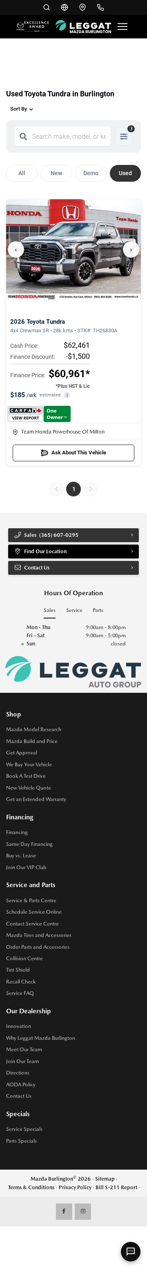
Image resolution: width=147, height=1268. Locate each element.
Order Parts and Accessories (37, 947)
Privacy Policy (75, 1187)
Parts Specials (21, 1141)
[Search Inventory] (46, 7)
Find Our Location (45, 551)
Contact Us (18, 1096)
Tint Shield (18, 970)
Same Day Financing (29, 844)
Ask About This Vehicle (78, 452)
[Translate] (64, 7)
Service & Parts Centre (31, 900)
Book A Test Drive (26, 776)
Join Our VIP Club (26, 867)
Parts (98, 610)
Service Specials (24, 1129)
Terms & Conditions (31, 1187)
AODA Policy (21, 1084)
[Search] (23, 136)
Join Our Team (22, 1061)
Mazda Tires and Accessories (38, 935)
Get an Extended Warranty (36, 799)
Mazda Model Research (33, 729)
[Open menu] (122, 26)
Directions (17, 1073)
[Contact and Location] (82, 7)
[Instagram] (83, 1211)
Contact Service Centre (32, 924)
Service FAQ (20, 993)
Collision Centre (24, 958)
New (56, 173)
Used (125, 173)
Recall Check (21, 982)
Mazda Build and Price (32, 741)
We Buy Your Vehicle (29, 764)
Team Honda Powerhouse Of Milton (63, 432)
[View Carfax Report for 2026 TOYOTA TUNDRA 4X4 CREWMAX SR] (39, 414)
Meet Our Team (24, 1049)
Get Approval (21, 753)
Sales (50, 610)
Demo (90, 173)
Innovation (18, 1026)
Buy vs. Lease (21, 855)
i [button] (67, 395)
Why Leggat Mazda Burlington (40, 1038)
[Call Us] (100, 7)
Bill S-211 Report (116, 1187)
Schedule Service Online (34, 912)
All (21, 173)
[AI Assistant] (130, 1251)
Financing (17, 832)
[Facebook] (64, 1211)
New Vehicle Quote (28, 788)
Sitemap (105, 1179)
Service (74, 610)
